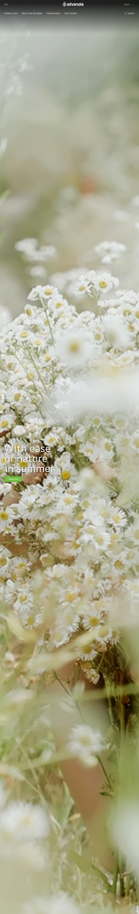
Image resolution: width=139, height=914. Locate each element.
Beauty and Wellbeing (32, 13)
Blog (6, 4)
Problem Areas (53, 13)
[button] (129, 4)
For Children (71, 13)
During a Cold (11, 13)
